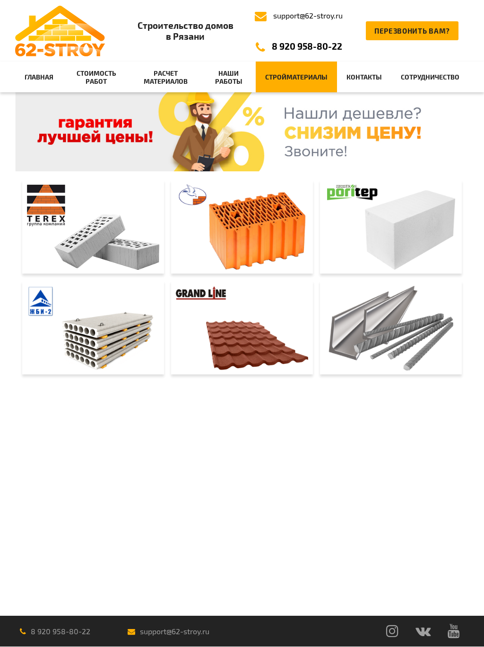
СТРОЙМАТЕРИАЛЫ (296, 77)
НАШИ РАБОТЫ (228, 77)
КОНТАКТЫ (364, 77)
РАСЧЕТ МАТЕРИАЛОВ (166, 77)
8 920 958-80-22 (307, 46)
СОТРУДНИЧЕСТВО (430, 77)
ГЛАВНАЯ (39, 77)
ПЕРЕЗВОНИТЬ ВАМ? (412, 31)
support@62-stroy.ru (308, 15)
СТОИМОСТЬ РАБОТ (96, 77)
